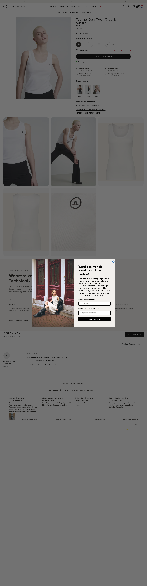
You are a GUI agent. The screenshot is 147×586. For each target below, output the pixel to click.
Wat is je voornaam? (86, 300)
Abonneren (94, 319)
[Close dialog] (113, 261)
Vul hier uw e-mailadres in (88, 309)
